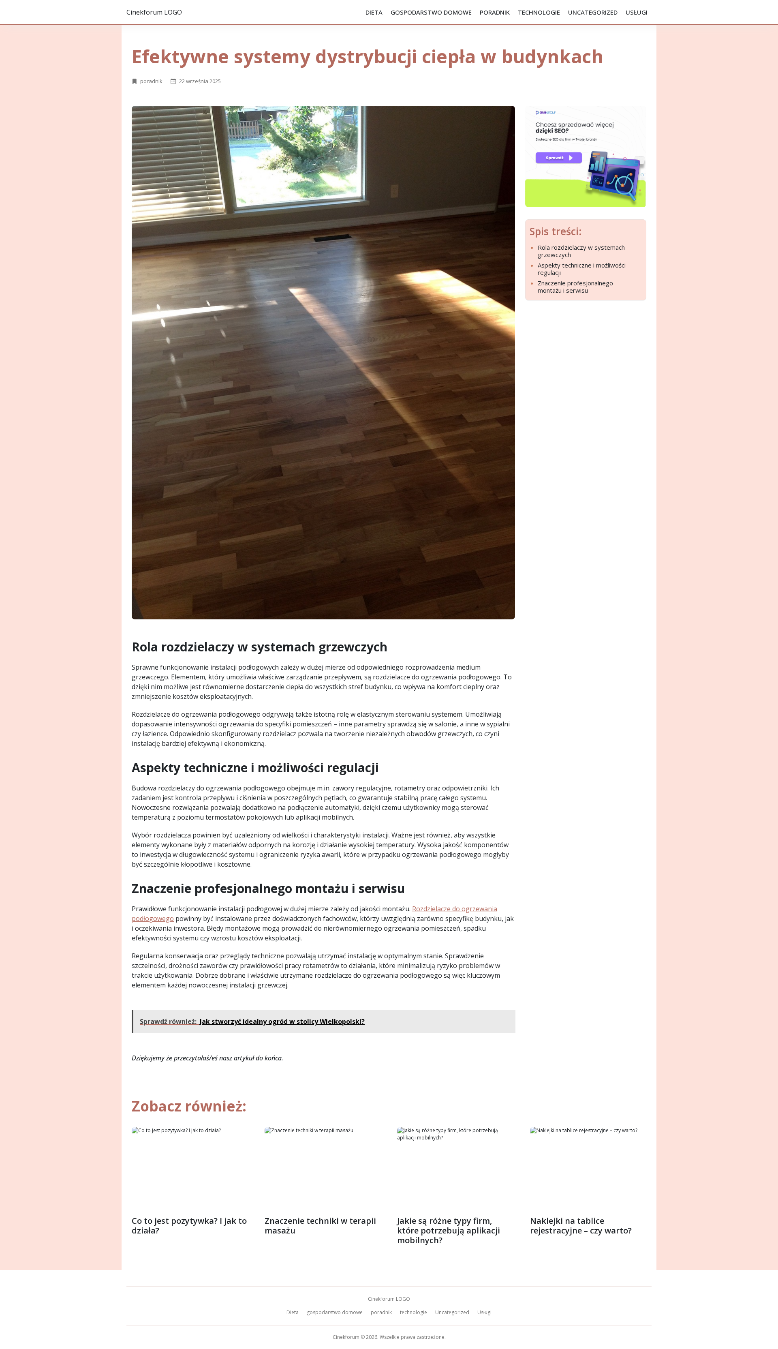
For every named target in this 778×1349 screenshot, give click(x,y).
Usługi (637, 12)
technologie (539, 12)
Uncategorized (593, 12)
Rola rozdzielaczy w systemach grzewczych (581, 251)
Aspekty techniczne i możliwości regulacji (582, 268)
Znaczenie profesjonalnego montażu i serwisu (575, 286)
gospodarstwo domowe (431, 12)
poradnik (495, 12)
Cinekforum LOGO (154, 12)
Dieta (374, 12)
